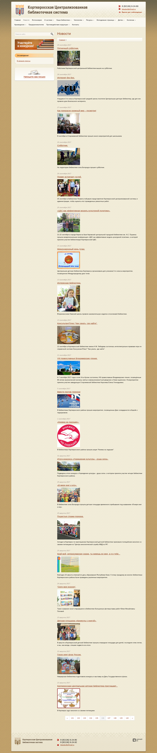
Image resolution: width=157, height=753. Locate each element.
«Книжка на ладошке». (68, 422)
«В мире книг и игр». (67, 485)
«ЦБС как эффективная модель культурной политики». (83, 211)
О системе (48, 20)
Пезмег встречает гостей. (69, 177)
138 (115, 718)
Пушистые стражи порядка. (70, 516)
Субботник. (62, 145)
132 (78, 718)
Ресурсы (89, 20)
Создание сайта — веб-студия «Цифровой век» (137, 740)
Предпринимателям (36, 25)
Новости (26, 20)
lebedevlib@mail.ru (129, 9)
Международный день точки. (71, 249)
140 (127, 718)
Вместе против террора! (68, 392)
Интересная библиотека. (69, 283)
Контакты (75, 25)
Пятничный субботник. (68, 48)
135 (96, 718)
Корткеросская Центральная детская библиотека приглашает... (87, 686)
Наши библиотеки (63, 20)
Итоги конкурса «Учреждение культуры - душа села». (82, 459)
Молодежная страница (105, 20)
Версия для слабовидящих (132, 12)
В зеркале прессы (23, 61)
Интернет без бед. (66, 78)
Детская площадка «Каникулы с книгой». (76, 621)
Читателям (78, 20)
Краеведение (19, 25)
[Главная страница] (60, 13)
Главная (17, 20)
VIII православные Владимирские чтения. (77, 358)
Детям (120, 20)
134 (90, 718)
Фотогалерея (37, 20)
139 (121, 718)
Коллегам (131, 20)
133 (84, 718)
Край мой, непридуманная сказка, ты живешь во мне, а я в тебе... (88, 554)
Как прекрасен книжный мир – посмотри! (76, 111)
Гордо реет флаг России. (69, 655)
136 (102, 718)
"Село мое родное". (66, 587)
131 (72, 718)
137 (109, 718)
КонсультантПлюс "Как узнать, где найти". (77, 323)
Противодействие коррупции (57, 25)
